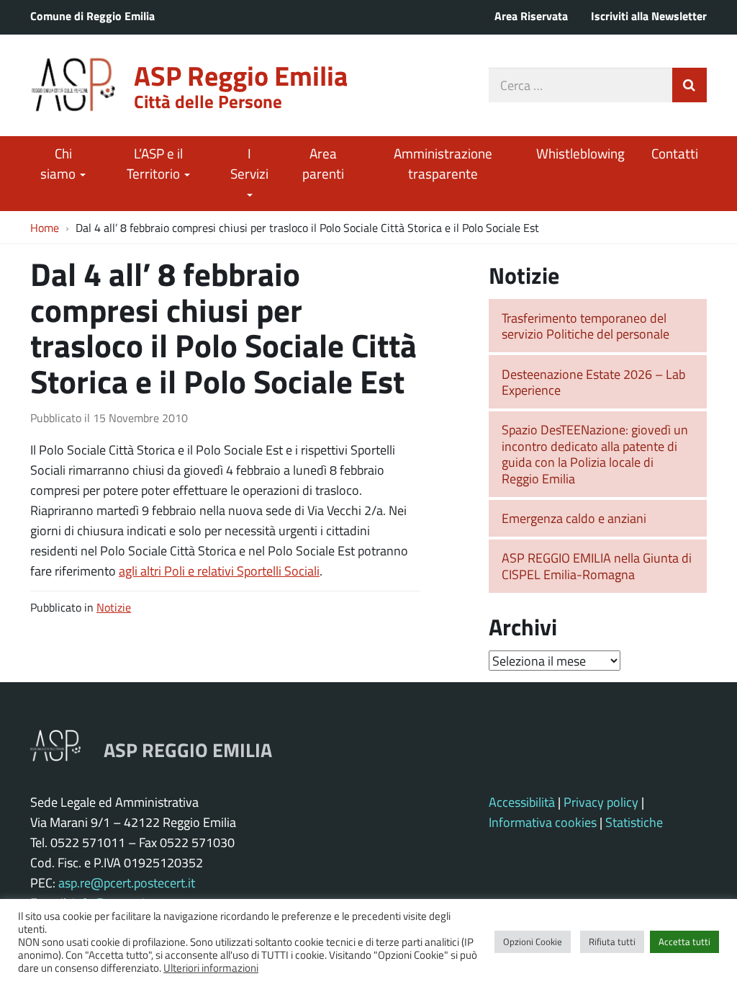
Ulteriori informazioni (210, 967)
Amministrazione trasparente (443, 163)
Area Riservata (531, 15)
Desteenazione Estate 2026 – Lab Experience (593, 382)
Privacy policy (601, 801)
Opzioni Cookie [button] (532, 941)
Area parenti (323, 163)
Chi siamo (59, 163)
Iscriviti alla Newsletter (649, 15)
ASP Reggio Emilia (241, 75)
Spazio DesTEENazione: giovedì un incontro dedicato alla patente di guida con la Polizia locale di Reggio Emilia (595, 454)
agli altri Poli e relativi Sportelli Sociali (219, 570)
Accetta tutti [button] (684, 941)
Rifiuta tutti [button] (612, 941)
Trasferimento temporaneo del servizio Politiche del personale (585, 326)
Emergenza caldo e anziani (574, 518)
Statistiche (634, 822)
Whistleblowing (580, 153)
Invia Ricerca (689, 85)
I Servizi (249, 163)
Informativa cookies (543, 822)
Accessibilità (522, 801)
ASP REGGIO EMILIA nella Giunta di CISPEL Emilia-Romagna (597, 566)
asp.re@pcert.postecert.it (126, 882)
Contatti (674, 153)
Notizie (113, 607)
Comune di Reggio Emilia (92, 15)
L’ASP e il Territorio (155, 163)
